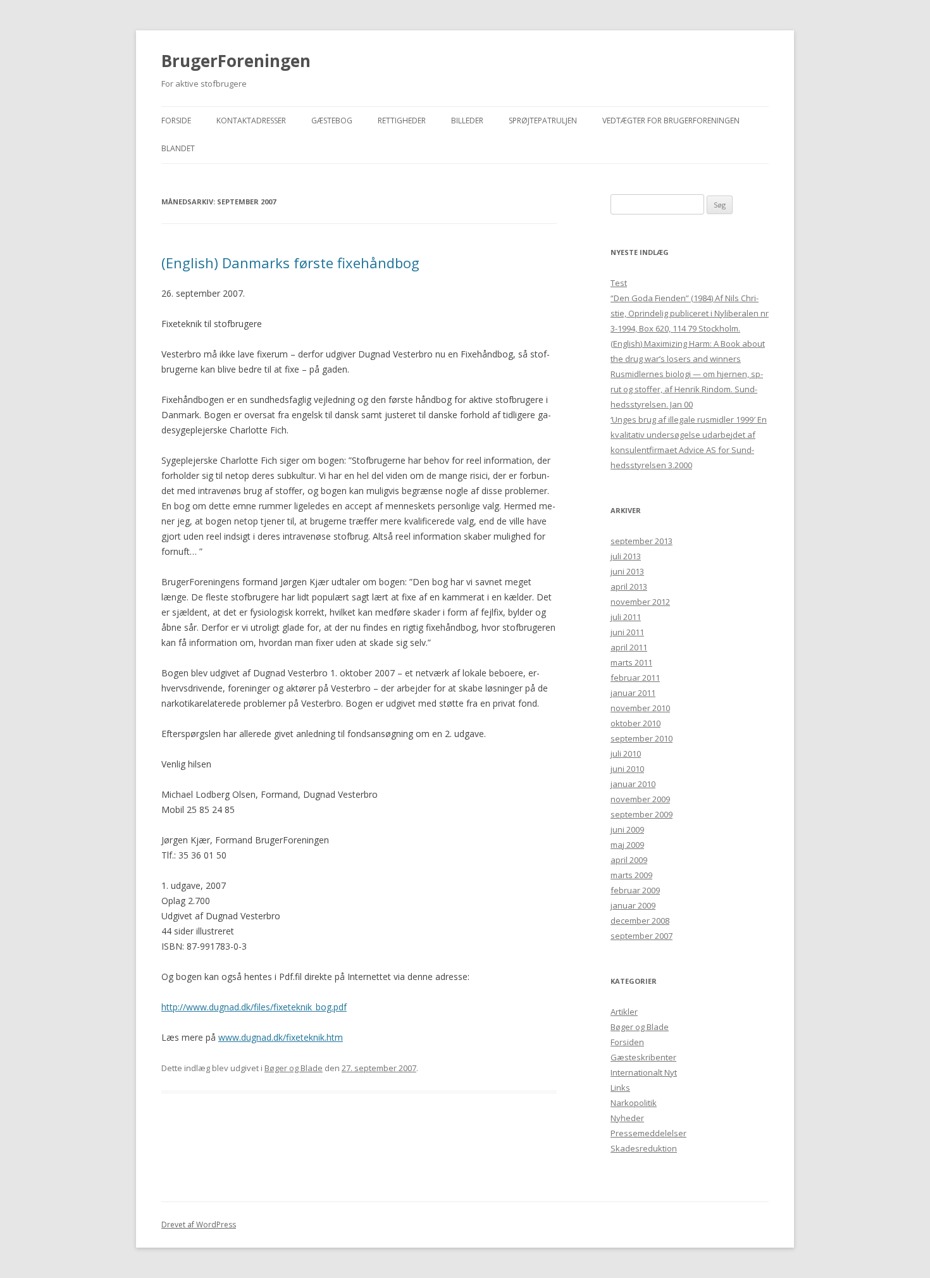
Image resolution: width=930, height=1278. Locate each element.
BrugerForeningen (236, 60)
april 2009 (629, 859)
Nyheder (627, 1118)
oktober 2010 (635, 723)
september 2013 (642, 541)
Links (620, 1087)
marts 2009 (631, 875)
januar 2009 (633, 905)
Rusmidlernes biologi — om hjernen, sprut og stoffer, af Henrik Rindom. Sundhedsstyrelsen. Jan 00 (687, 389)
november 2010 (640, 708)
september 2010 (642, 738)
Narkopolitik (634, 1102)
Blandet (178, 148)
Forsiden (627, 1042)
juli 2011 (626, 617)
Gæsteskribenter (643, 1057)
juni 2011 (627, 632)
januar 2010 (633, 784)
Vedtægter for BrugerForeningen (671, 120)
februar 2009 (635, 890)
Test (619, 282)
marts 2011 (631, 662)
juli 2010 (626, 753)
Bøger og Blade (293, 1068)
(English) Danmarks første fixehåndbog (290, 262)
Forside (176, 120)
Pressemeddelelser (648, 1133)
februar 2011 (635, 677)
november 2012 (640, 601)
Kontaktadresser (251, 120)
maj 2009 (627, 844)
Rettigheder (402, 120)
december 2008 (640, 920)
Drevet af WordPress (198, 1224)
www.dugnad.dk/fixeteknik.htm (280, 1037)
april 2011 (629, 647)
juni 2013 (627, 571)
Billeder (467, 120)
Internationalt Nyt (644, 1072)
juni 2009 (627, 829)
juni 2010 (627, 768)
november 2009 (640, 799)
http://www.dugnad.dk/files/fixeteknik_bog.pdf (254, 1007)
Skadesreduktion (644, 1148)
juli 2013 (626, 556)
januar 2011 (633, 692)
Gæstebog (331, 120)
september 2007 (642, 935)
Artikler (624, 1011)
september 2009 (642, 814)
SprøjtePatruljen (543, 120)
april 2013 (629, 586)
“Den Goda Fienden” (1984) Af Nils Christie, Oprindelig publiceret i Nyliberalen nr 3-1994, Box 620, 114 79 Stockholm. (690, 313)
